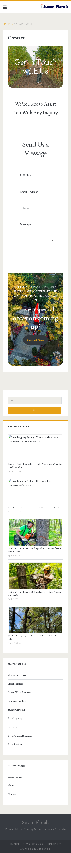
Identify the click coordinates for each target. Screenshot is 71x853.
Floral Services (15, 683)
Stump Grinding (16, 709)
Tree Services (15, 744)
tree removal (14, 727)
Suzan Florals (35, 823)
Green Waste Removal (19, 692)
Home (8, 24)
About (11, 785)
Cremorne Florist (17, 675)
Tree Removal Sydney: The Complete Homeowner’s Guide (34, 507)
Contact (12, 794)
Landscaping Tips (17, 701)
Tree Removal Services (20, 735)
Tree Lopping (15, 718)
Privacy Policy (15, 776)
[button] (35, 339)
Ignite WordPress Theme (33, 844)
